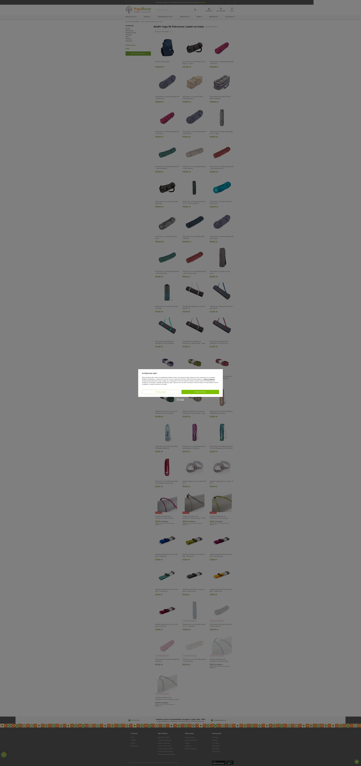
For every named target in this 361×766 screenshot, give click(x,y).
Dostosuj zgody (161, 392)
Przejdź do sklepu (200, 392)
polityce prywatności (209, 379)
